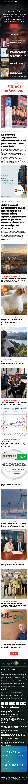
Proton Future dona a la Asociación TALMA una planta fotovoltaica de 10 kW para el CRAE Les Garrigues (13, 605)
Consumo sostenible (7, 359)
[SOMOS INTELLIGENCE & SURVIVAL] (14, 663)
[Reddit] (13, 703)
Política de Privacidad (12, 779)
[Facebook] (2, 703)
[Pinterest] (10, 703)
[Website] (21, 703)
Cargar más (13, 653)
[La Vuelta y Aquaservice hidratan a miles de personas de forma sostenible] (5, 42)
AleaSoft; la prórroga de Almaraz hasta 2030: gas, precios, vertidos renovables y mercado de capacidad (17, 64)
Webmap (14, 780)
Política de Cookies (21, 779)
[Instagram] (6, 703)
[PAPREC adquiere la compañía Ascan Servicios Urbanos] (14, 544)
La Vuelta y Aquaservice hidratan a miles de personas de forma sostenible (18, 44)
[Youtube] (24, 703)
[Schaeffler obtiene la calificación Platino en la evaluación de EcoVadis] (14, 464)
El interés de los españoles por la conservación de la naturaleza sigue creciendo (12, 363)
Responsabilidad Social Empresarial (18, 40)
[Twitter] (17, 703)
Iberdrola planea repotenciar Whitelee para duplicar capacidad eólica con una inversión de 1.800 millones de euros (13, 525)
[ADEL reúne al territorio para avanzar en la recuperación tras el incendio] (14, 383)
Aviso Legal (4, 779)
